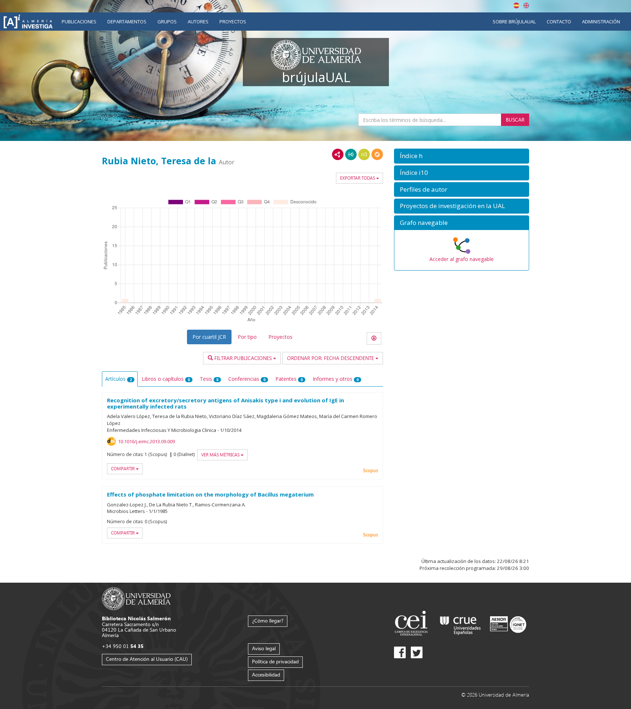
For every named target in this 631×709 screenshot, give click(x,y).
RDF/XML (338, 154)
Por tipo (247, 336)
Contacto (559, 21)
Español (516, 5)
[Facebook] (400, 652)
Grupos (167, 21)
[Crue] (460, 624)
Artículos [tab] (118, 378)
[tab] (461, 156)
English (526, 5)
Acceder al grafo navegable (461, 259)
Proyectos (232, 21)
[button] (461, 156)
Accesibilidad (266, 674)
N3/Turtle (364, 154)
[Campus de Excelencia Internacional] (412, 624)
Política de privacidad (275, 661)
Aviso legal (264, 648)
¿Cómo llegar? (267, 620)
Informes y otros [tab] (336, 378)
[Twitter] (416, 652)
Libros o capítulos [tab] (166, 378)
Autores (198, 21)
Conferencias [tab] (246, 378)
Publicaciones (79, 21)
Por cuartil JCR (209, 336)
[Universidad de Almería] (136, 598)
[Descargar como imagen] (374, 338)
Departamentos (126, 21)
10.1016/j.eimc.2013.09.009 (146, 441)
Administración (601, 21)
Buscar (515, 119)
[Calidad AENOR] (508, 624)
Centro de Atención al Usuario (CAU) (147, 658)
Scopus (370, 471)
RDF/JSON (377, 154)
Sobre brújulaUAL (514, 21)
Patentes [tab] (289, 378)
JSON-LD (351, 154)
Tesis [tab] (209, 378)
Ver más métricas (221, 454)
